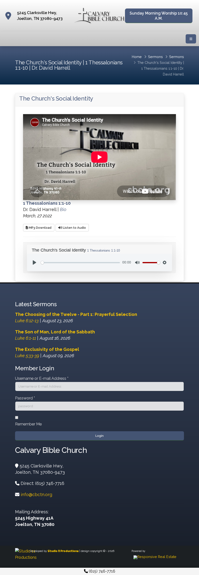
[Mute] (137, 262)
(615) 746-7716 (101, 571)
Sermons (155, 57)
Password (25, 398)
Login (99, 436)
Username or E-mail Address (41, 378)
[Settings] (164, 262)
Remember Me (28, 424)
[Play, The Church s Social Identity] (34, 262)
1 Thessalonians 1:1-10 (159, 68)
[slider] (80, 262)
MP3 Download (39, 227)
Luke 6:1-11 (25, 338)
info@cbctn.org (36, 494)
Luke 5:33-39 (27, 355)
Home (137, 57)
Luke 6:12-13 (27, 320)
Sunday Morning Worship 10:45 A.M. (159, 16)
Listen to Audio (74, 227)
